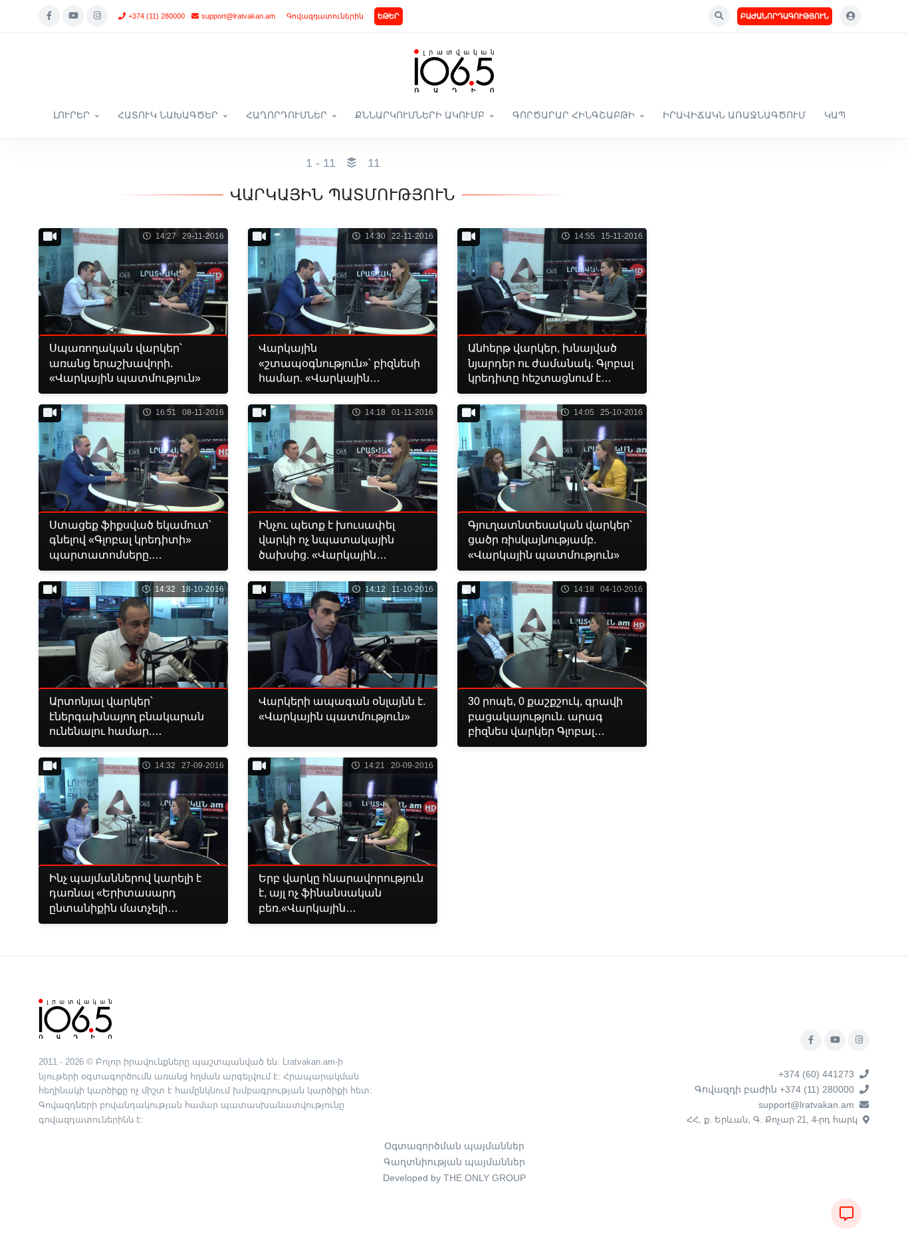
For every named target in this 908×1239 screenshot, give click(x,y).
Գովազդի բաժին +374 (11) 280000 (774, 1089)
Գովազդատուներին (325, 16)
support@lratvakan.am (238, 16)
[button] (718, 16)
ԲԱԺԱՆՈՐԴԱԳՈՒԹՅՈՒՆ (784, 16)
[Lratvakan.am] (75, 1018)
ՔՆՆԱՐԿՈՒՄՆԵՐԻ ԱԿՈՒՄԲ (420, 115)
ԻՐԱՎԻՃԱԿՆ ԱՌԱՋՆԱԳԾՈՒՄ (734, 115)
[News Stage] (454, 70)
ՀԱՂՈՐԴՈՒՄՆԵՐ (286, 115)
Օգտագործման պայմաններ (454, 1146)
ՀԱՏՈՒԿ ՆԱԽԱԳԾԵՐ (168, 115)
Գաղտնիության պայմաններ (454, 1162)
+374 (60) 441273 (816, 1074)
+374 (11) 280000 (156, 16)
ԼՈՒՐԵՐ (71, 115)
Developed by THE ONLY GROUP (454, 1177)
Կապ (835, 115)
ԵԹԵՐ (388, 16)
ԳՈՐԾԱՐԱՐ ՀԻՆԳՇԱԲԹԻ (573, 115)
